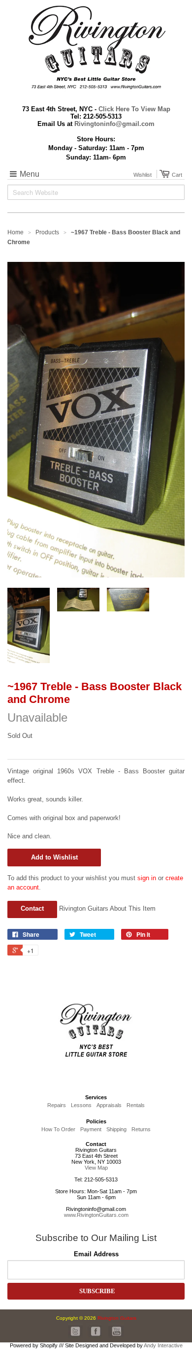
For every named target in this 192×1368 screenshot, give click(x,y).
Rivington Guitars (116, 1318)
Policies (96, 1121)
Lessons (81, 1105)
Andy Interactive (163, 1345)
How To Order (58, 1129)
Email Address (96, 1254)
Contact (32, 908)
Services (96, 1097)
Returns (141, 1129)
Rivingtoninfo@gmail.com (114, 123)
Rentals (136, 1105)
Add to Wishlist (54, 857)
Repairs (56, 1105)
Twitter (76, 1330)
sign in (146, 878)
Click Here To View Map (134, 109)
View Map (96, 1168)
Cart (175, 175)
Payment (90, 1129)
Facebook (93, 1330)
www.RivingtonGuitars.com (96, 1215)
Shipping (116, 1129)
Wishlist (142, 175)
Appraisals (109, 1105)
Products (47, 232)
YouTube (116, 1330)
